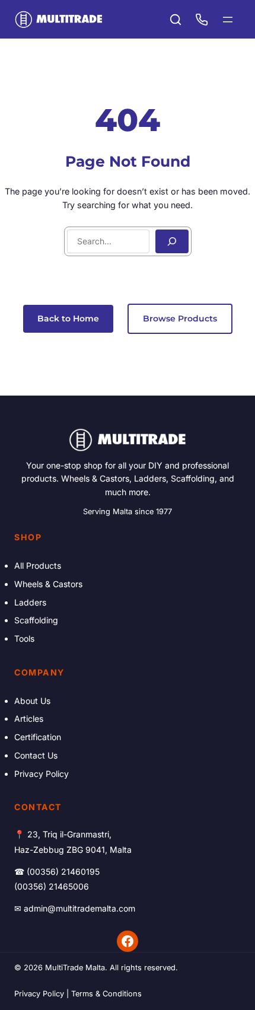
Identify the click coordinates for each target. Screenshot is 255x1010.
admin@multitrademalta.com (79, 908)
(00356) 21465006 (51, 886)
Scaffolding (36, 620)
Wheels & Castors (48, 584)
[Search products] (175, 20)
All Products (37, 565)
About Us (32, 701)
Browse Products (180, 318)
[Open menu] (228, 20)
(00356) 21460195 (63, 871)
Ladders (30, 602)
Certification (37, 737)
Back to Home (68, 318)
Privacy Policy (41, 774)
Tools (24, 638)
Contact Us (36, 755)
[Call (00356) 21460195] (202, 20)
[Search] (172, 241)
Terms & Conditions (106, 993)
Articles (28, 718)
